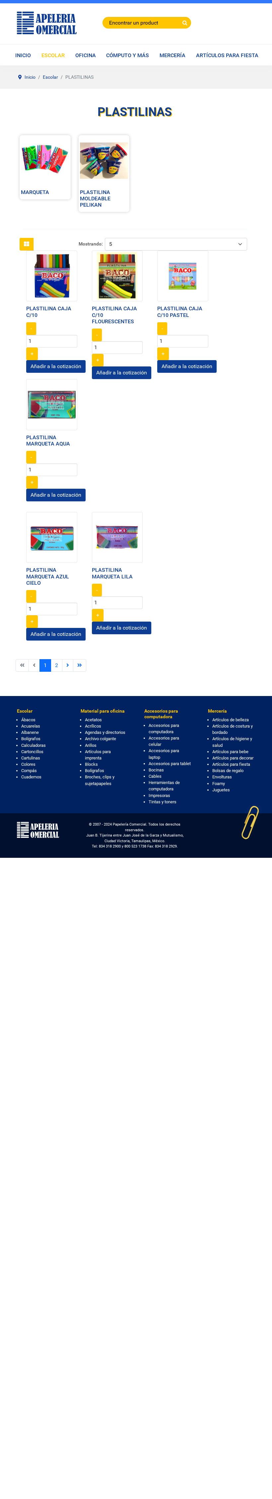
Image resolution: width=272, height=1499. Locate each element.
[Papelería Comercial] (47, 23)
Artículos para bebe (230, 751)
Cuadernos (31, 776)
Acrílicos (93, 726)
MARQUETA (35, 192)
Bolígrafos (30, 738)
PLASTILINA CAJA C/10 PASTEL (179, 311)
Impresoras (159, 795)
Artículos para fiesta (231, 764)
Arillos (91, 745)
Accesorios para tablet (170, 763)
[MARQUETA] (45, 160)
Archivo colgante (100, 738)
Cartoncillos (32, 751)
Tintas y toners (162, 801)
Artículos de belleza (230, 719)
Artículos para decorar (232, 757)
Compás (29, 770)
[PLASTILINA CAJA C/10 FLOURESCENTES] (117, 275)
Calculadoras (33, 745)
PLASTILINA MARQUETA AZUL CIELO (47, 576)
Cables (155, 776)
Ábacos (28, 719)
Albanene (30, 732)
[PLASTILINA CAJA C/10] (52, 275)
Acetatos (93, 719)
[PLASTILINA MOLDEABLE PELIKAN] (104, 160)
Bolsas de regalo (227, 770)
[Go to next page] (67, 665)
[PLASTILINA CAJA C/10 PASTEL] (183, 275)
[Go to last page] (79, 665)
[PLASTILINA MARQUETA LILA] (117, 537)
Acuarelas (30, 726)
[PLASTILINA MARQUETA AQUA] (52, 404)
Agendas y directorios (105, 732)
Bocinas (156, 769)
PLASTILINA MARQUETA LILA (112, 573)
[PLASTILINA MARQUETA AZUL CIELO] (52, 537)
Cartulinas (30, 757)
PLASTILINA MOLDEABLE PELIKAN (95, 198)
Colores (28, 764)
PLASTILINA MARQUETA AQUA (48, 440)
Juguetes (221, 789)
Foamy (218, 783)
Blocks (91, 764)
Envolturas (222, 776)
